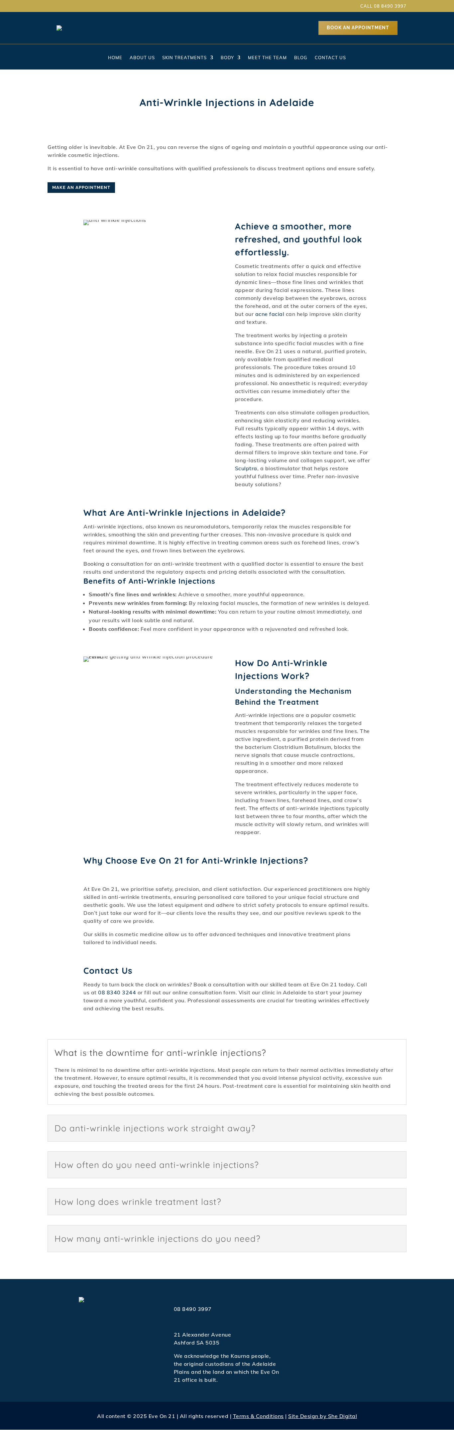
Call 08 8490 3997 (383, 6)
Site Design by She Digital (322, 1416)
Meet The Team (267, 57)
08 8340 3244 (117, 992)
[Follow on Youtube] (77, 6)
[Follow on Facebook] (53, 6)
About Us (142, 57)
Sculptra (246, 468)
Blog (300, 57)
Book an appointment (358, 27)
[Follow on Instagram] (65, 6)
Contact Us (330, 57)
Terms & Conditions (258, 1416)
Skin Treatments (184, 57)
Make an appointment (81, 187)
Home (115, 57)
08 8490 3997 (193, 1309)
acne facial (269, 314)
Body (227, 57)
